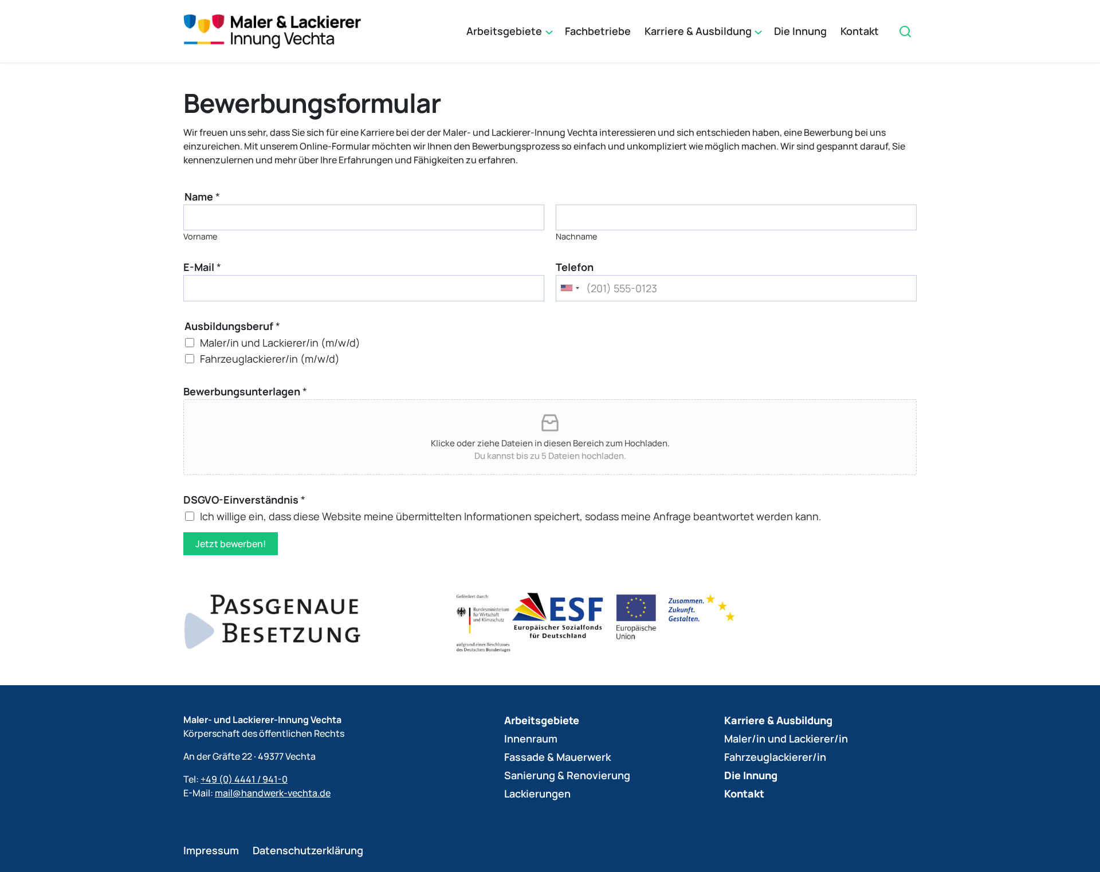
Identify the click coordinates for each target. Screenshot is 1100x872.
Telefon (575, 267)
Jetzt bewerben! (230, 543)
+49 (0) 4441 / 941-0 (244, 779)
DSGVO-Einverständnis (244, 499)
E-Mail (202, 267)
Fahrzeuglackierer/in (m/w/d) (270, 359)
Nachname (576, 236)
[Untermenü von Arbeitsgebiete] (548, 31)
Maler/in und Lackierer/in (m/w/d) (280, 342)
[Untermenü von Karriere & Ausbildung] (757, 31)
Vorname (200, 236)
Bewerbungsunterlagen (245, 391)
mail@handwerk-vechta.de (273, 793)
